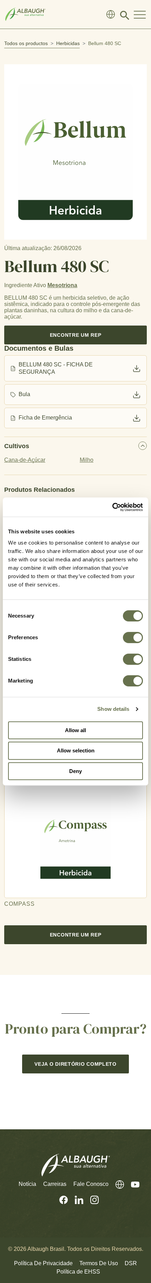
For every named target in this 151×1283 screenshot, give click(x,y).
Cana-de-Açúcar (24, 460)
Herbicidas (68, 43)
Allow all (75, 730)
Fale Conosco (91, 1184)
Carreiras (54, 1184)
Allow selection (75, 750)
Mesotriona (62, 285)
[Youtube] (131, 1184)
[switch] (133, 637)
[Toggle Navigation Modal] (140, 14)
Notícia (27, 1184)
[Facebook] (60, 1200)
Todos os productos (26, 43)
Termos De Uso (98, 1263)
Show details (113, 709)
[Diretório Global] (110, 14)
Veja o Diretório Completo (75, 1064)
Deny (75, 771)
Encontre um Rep (75, 335)
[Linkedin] (75, 1200)
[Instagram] (91, 1200)
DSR (131, 1263)
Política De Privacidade (43, 1263)
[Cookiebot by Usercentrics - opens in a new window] (112, 507)
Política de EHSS (78, 1272)
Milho (86, 460)
